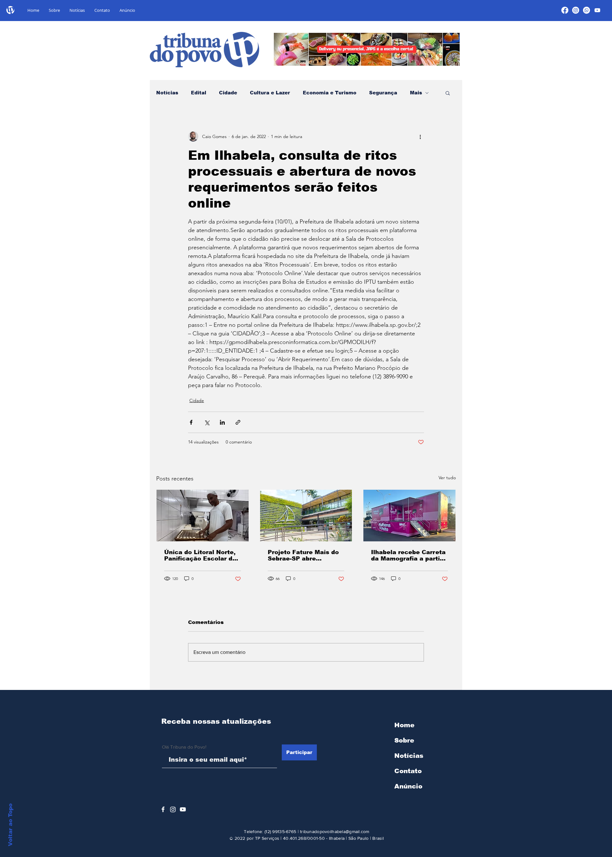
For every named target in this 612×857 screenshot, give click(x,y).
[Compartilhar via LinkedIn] (222, 422)
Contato (408, 770)
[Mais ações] (420, 136)
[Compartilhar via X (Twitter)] (207, 422)
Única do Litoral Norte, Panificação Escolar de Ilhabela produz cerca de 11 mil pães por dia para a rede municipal (200, 555)
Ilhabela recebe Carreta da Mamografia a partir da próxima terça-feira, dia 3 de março (408, 555)
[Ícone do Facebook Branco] (163, 809)
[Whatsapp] (586, 10)
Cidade (228, 92)
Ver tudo (447, 477)
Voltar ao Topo (10, 824)
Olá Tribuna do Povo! (184, 746)
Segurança (383, 92)
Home (404, 725)
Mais (416, 92)
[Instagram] (575, 10)
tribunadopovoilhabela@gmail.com (334, 831)
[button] (448, 92)
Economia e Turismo (329, 92)
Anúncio (408, 786)
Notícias (167, 92)
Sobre (404, 740)
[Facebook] (564, 10)
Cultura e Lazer (270, 92)
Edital (198, 92)
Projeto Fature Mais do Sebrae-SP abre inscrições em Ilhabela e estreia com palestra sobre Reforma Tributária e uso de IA (303, 555)
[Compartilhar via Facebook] (191, 422)
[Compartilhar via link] (238, 422)
